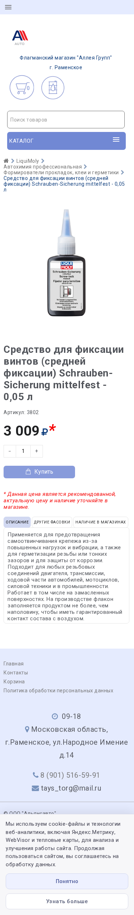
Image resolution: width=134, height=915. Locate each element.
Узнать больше (67, 901)
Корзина (14, 681)
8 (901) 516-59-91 (70, 775)
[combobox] (66, 119)
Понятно (67, 881)
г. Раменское (66, 62)
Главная (14, 664)
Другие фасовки (52, 522)
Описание (17, 522)
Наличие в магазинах (100, 522)
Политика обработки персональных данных (58, 690)
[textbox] (66, 119)
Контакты (16, 672)
